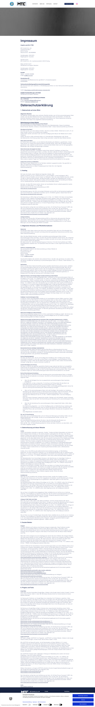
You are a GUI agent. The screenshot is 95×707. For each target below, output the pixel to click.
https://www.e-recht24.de (27, 686)
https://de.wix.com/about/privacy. (29, 188)
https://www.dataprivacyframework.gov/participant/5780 (34, 634)
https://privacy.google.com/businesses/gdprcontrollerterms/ (35, 621)
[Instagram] (77, 4)
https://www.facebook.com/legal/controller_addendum (34, 557)
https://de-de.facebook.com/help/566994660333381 (33, 573)
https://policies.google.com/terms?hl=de (30, 672)
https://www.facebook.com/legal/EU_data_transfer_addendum (36, 570)
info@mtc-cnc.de (28, 75)
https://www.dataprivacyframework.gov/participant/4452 (34, 584)
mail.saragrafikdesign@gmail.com (32, 100)
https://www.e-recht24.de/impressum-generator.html (37, 90)
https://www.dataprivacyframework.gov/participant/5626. (34, 214)
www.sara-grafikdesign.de (31, 101)
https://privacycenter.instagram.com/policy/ (31, 571)
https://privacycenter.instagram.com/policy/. (31, 576)
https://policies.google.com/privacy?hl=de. (31, 625)
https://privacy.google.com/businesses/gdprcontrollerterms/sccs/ (37, 622)
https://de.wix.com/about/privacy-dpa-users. (31, 194)
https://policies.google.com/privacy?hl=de (31, 671)
